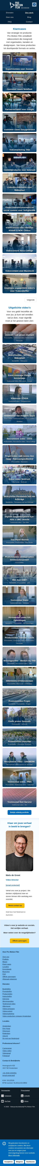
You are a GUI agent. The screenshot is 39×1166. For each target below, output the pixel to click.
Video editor (6, 1051)
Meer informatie (14, 1155)
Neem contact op (15, 905)
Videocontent (7, 1011)
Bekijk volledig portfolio (19, 812)
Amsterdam (6, 1026)
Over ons (10, 17)
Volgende (31, 300)
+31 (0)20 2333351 (9, 1073)
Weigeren (19, 1162)
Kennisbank (6, 969)
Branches (6, 972)
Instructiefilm (7, 996)
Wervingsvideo (8, 1001)
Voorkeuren (30, 1162)
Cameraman (7, 1048)
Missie (4, 962)
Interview (5, 999)
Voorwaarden (5, 1090)
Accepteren (8, 1162)
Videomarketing (8, 1014)
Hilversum (6, 1031)
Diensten (10, 13)
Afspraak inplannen (9, 979)
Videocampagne (8, 1009)
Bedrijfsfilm (6, 989)
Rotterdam (6, 1033)
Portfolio (5, 959)
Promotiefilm (7, 991)
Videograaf (6, 1053)
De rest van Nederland (10, 1038)
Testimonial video (8, 1004)
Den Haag (6, 1028)
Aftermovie (6, 1006)
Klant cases (6, 964)
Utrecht (5, 1036)
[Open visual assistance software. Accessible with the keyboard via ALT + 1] (34, 4)
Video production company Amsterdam (16, 1016)
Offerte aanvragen (19, 941)
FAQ (10, 22)
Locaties (5, 967)
